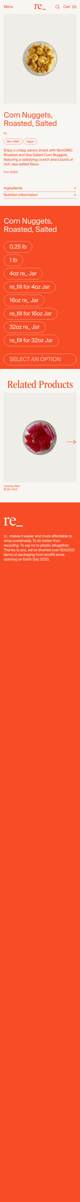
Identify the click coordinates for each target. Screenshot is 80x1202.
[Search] (57, 7)
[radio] (18, 247)
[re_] (40, 7)
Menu (8, 7)
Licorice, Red (12, 486)
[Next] (71, 442)
